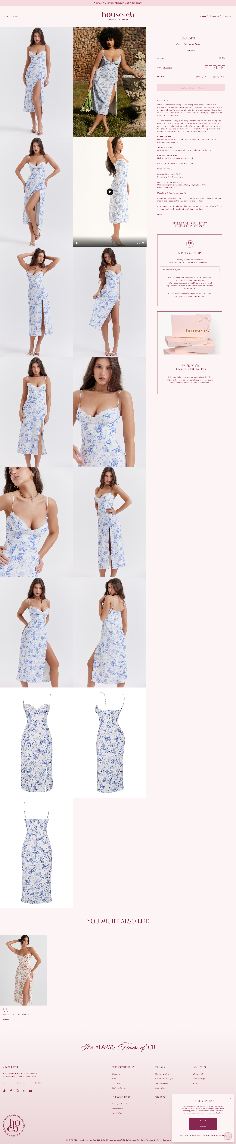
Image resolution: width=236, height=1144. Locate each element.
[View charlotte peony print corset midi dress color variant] (4, 1008)
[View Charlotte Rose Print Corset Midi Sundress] (23, 970)
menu (6, 16)
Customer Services (119, 1088)
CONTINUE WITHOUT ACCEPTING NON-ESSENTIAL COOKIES (203, 1135)
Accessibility (117, 1113)
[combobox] (189, 269)
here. (221, 1113)
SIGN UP (38, 1083)
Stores (160, 1097)
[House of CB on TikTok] (4, 1090)
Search (16, 16)
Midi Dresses (172, 177)
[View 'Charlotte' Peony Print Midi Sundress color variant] (223, 58)
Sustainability (199, 1079)
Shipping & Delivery (163, 1074)
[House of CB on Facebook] (11, 1090)
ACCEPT (203, 1120)
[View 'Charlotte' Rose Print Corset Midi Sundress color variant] (220, 58)
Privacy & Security (120, 1104)
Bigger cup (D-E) (217, 77)
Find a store (160, 1104)
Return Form (160, 1088)
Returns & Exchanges (164, 1079)
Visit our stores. (127, 3)
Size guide (167, 67)
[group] (191, 50)
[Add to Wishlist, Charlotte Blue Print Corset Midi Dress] (199, 38)
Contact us (116, 1074)
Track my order (161, 1083)
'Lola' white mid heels (187, 150)
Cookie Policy (117, 1109)
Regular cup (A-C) (201, 77)
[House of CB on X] (24, 1090)
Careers (196, 1083)
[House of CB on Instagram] (17, 1090)
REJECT (203, 1127)
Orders (160, 1067)
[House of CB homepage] (14, 1125)
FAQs (114, 1079)
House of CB (198, 1074)
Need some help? (123, 1067)
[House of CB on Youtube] (30, 1090)
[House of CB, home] (118, 16)
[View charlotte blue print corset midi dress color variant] (7, 1008)
